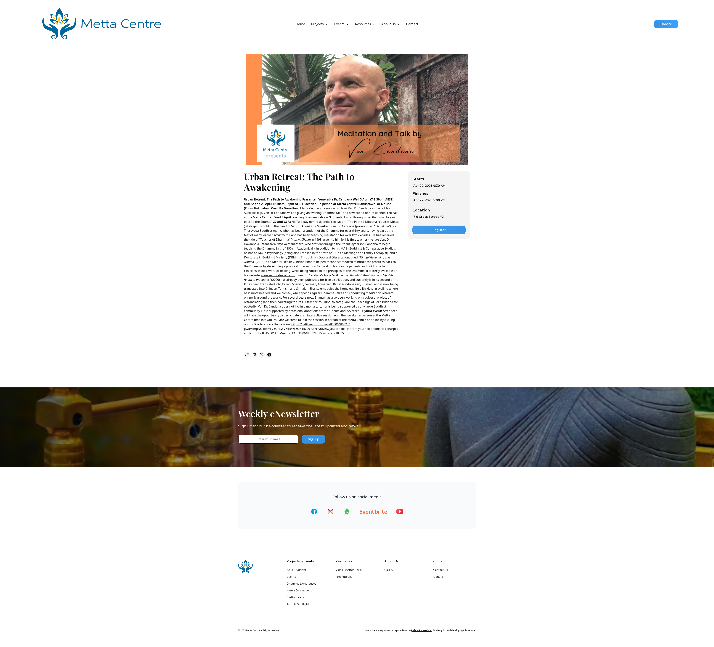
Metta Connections (299, 590)
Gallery (388, 570)
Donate (666, 24)
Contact (412, 24)
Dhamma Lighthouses (301, 583)
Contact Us (440, 570)
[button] (319, 24)
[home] (104, 24)
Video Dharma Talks (348, 570)
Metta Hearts (295, 597)
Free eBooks (344, 576)
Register (439, 230)
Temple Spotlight (298, 604)
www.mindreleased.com (278, 275)
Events (291, 576)
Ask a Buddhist (296, 570)
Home (300, 24)
